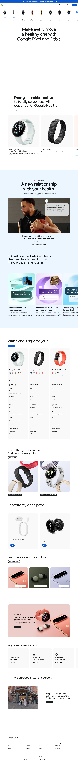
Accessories (40, 4)
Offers (45, 4)
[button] (59, 5)
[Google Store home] (2, 5)
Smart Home (29, 4)
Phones (5, 4)
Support (49, 4)
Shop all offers (54, 1)
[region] (39, 15)
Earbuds (24, 4)
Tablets (35, 4)
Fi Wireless (11, 4)
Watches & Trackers (18, 4)
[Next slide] (75, 131)
